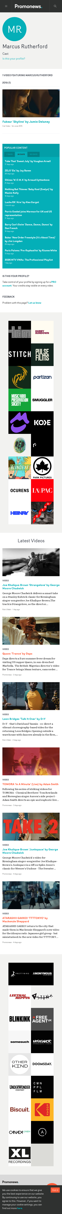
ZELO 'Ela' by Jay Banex (18, 170)
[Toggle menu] (6, 6)
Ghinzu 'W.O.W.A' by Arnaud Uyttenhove (27, 180)
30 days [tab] (21, 154)
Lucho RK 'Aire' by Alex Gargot (22, 202)
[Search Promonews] (55, 6)
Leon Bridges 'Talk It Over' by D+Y (23, 719)
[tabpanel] (31, 212)
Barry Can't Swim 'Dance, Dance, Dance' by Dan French (29, 226)
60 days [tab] (33, 154)
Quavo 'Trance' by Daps (17, 653)
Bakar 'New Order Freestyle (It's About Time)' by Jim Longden (30, 239)
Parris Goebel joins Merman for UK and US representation (28, 213)
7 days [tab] (9, 154)
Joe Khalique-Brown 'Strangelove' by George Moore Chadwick (31, 586)
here (19, 1208)
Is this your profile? (13, 58)
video (5, 580)
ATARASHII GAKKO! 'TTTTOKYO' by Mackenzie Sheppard (25, 919)
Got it (55, 1190)
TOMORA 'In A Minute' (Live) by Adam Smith (30, 784)
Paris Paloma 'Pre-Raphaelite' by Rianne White (31, 250)
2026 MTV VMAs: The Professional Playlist (29, 260)
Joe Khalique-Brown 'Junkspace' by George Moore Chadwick (30, 851)
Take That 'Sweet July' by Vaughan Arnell (28, 161)
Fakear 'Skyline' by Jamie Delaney (26, 121)
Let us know (34, 303)
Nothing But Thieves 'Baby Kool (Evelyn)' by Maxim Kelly (29, 191)
